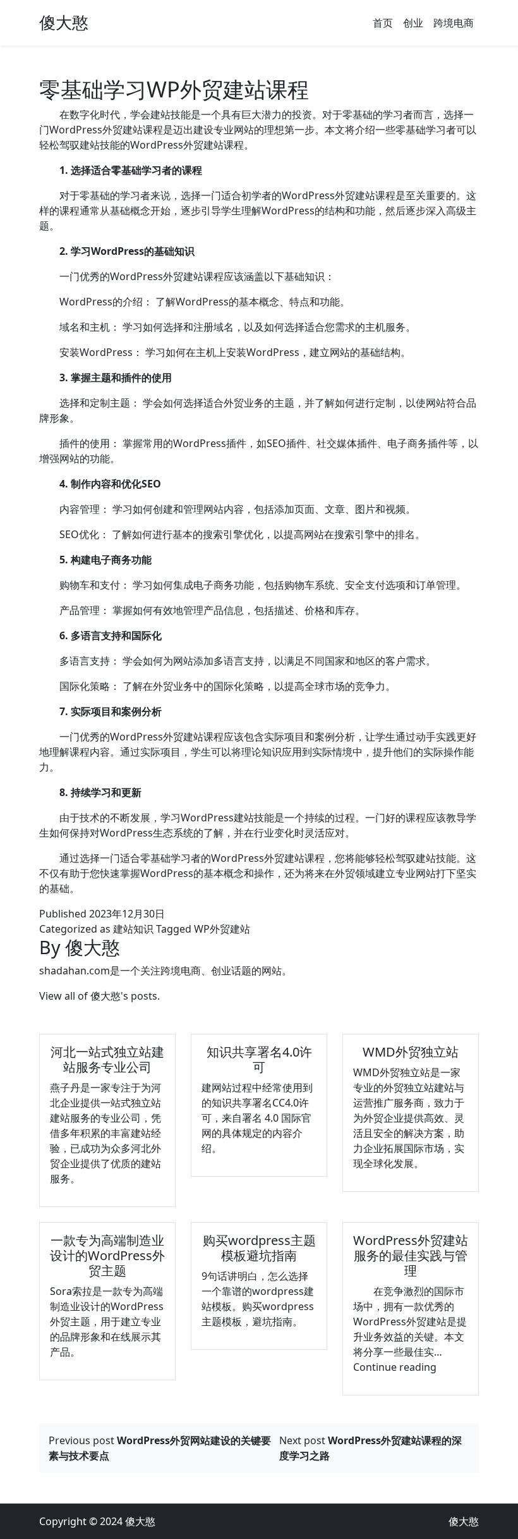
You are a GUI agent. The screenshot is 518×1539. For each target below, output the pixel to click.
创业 (413, 23)
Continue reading (395, 1367)
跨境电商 (453, 23)
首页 (383, 23)
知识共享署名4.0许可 (259, 1059)
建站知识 (133, 929)
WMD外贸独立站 (411, 1051)
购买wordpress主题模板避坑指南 (259, 1248)
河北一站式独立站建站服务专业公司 (107, 1059)
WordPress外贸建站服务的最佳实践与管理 (410, 1255)
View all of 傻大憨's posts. (99, 996)
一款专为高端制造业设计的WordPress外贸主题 (107, 1255)
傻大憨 (63, 22)
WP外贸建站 (222, 929)
